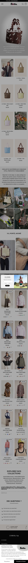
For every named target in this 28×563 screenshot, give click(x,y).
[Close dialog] (25, 276)
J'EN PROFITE (7, 285)
